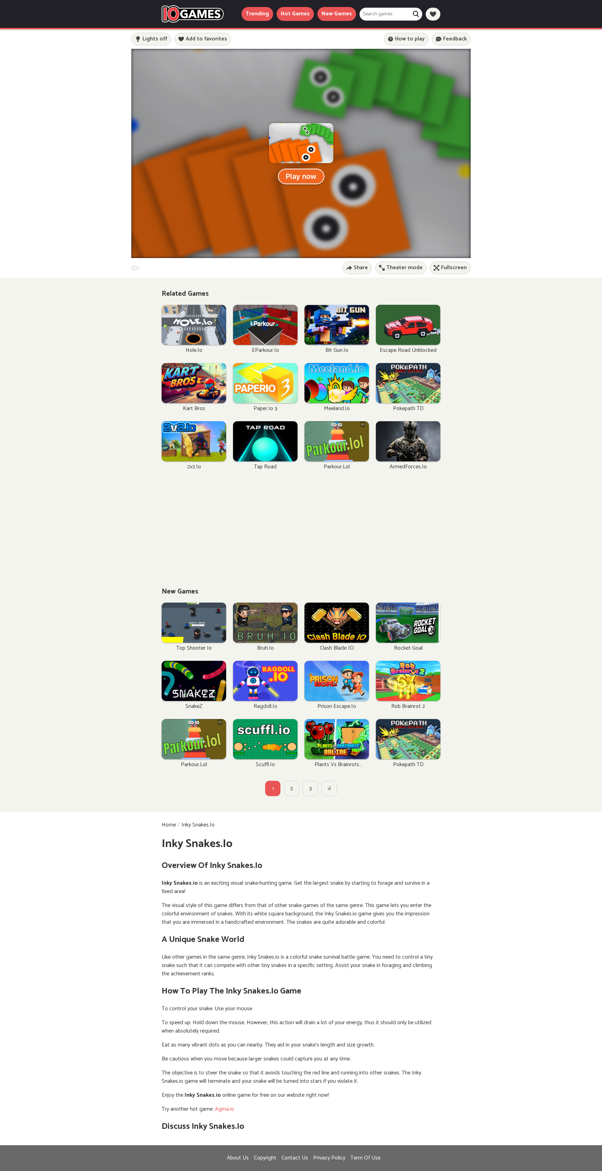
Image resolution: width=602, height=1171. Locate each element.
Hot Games (295, 13)
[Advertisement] (301, 532)
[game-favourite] (433, 14)
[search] (415, 14)
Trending (257, 13)
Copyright (265, 1158)
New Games (337, 13)
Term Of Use (365, 1158)
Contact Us (294, 1158)
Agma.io (224, 1109)
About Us (238, 1158)
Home (169, 825)
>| (329, 788)
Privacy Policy (329, 1158)
